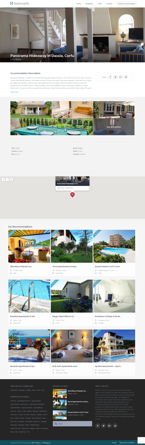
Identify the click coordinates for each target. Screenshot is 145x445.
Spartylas (22, 432)
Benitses (35, 411)
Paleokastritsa (35, 425)
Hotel (100, 273)
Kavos (44, 418)
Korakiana (101, 320)
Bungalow (21, 390)
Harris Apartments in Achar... (65, 266)
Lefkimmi (37, 421)
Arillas (58, 320)
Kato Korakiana (36, 418)
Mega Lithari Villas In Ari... (63, 316)
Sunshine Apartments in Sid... (23, 316)
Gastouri (33, 414)
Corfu (12, 59)
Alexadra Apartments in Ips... (23, 366)
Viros (28, 432)
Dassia (18, 59)
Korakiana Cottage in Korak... (108, 316)
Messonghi (13, 425)
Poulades (45, 428)
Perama (38, 428)
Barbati (29, 411)
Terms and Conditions (127, 443)
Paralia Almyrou (15, 428)
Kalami (17, 418)
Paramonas (25, 428)
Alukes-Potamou (104, 270)
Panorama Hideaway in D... (68, 184)
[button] (72, 195)
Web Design (35, 443)
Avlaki (24, 411)
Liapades (43, 421)
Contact (109, 4)
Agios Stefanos (38, 407)
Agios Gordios (14, 404)
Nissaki (15, 270)
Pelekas (32, 428)
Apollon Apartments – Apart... (108, 366)
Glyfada (39, 414)
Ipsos (15, 370)
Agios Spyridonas (26, 407)
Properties (89, 4)
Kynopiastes (29, 421)
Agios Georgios (36, 401)
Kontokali (21, 421)
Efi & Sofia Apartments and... (65, 366)
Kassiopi (101, 370)
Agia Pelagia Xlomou (23, 401)
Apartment (59, 273)
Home (79, 4)
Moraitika (21, 425)
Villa (14, 273)
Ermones (27, 414)
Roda (12, 432)
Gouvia (45, 414)
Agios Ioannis (24, 404)
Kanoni (22, 418)
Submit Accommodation (127, 4)
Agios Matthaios (15, 407)
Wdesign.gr (47, 443)
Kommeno (13, 421)
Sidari (15, 320)
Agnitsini (13, 411)
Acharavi (58, 270)
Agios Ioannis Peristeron (36, 404)
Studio (66, 373)
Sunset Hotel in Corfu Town (107, 266)
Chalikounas (43, 411)
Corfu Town (14, 414)
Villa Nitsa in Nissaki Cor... (21, 266)
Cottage (101, 323)
